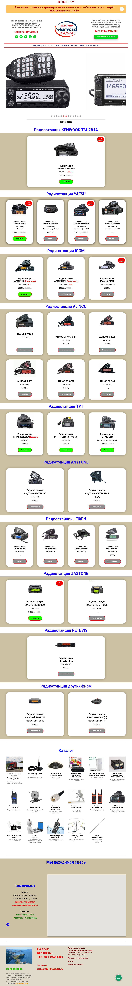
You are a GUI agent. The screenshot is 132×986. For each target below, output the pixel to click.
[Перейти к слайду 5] (61, 116)
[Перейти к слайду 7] (66, 116)
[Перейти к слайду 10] (73, 116)
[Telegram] (16, 38)
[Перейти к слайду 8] (68, 116)
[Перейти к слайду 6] (63, 116)
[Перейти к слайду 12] (78, 116)
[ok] (30, 38)
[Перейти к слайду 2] (54, 116)
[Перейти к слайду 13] (80, 116)
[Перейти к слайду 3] (56, 116)
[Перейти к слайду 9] (70, 116)
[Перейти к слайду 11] (75, 116)
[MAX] (34, 38)
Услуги (70, 956)
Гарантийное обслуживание (78, 953)
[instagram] (7, 919)
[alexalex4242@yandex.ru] (7, 964)
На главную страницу (75, 959)
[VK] (21, 38)
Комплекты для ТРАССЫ (66, 45)
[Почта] (25, 38)
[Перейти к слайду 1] (51, 116)
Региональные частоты (90, 45)
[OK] (21, 964)
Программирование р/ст (42, 45)
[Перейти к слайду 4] (59, 116)
